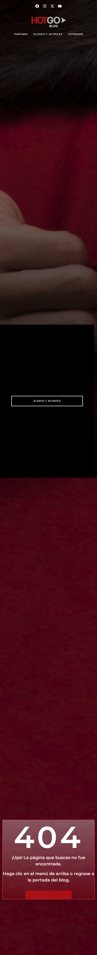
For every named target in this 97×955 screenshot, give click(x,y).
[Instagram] (44, 6)
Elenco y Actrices (47, 34)
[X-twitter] (52, 6)
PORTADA (21, 34)
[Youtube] (60, 6)
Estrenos (75, 34)
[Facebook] (37, 6)
